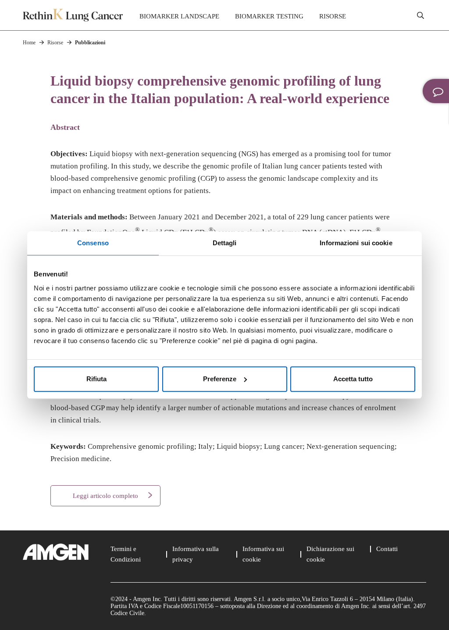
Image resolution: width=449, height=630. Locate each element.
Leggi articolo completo (105, 495)
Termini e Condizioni (125, 554)
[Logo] (56, 552)
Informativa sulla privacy (195, 554)
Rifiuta (96, 379)
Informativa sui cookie (263, 554)
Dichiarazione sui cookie (330, 554)
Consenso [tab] (93, 243)
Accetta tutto (353, 379)
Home (29, 42)
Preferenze (219, 379)
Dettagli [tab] (225, 243)
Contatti (387, 548)
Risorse (55, 42)
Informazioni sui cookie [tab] (356, 243)
